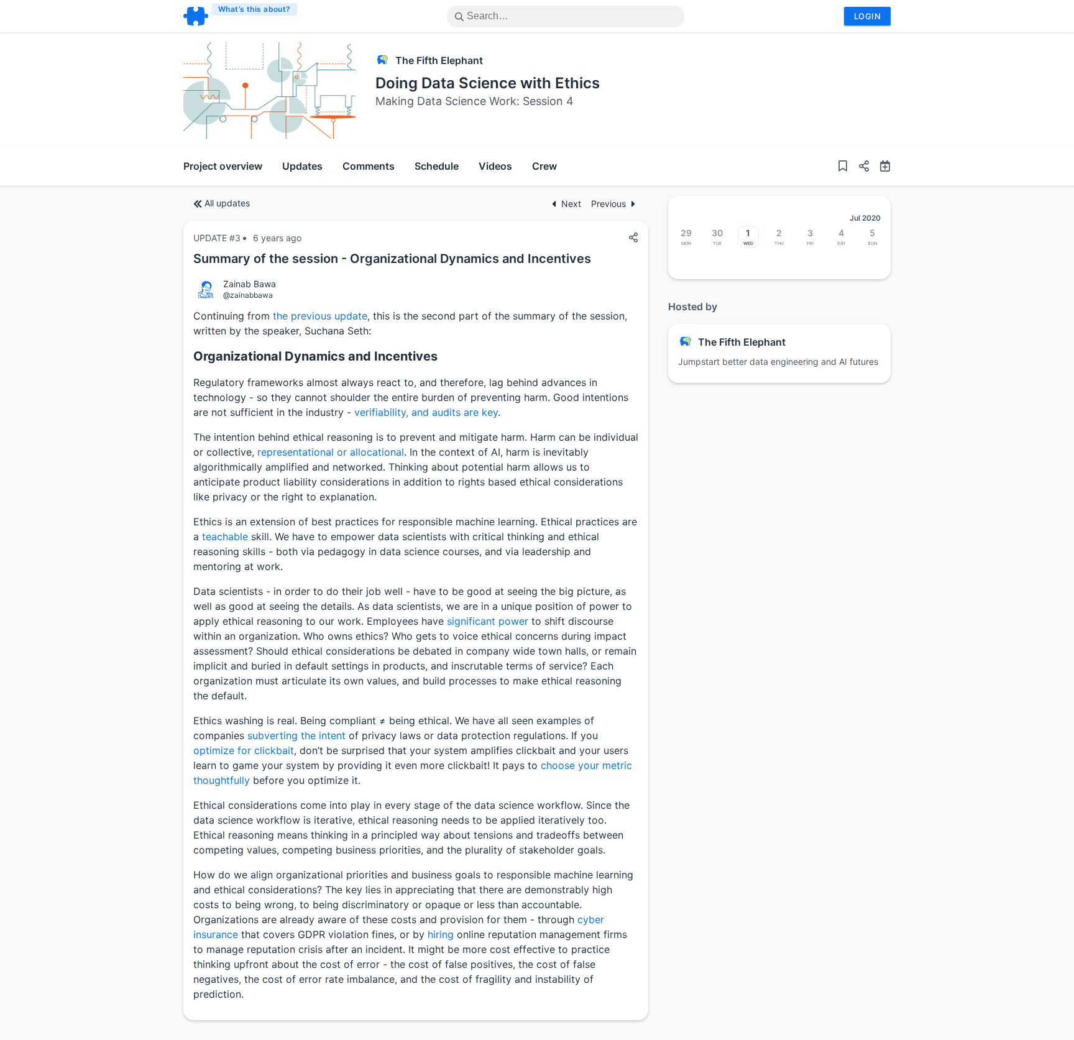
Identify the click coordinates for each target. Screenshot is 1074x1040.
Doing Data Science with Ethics (487, 83)
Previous (608, 203)
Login (867, 16)
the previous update (320, 316)
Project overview (222, 166)
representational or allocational (330, 452)
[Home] (240, 16)
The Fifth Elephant (439, 60)
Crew (544, 166)
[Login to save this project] (842, 167)
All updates (227, 203)
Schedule (437, 166)
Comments (368, 166)
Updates (302, 166)
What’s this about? (254, 9)
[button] (859, 167)
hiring (441, 934)
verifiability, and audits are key (426, 412)
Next (571, 203)
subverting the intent (296, 735)
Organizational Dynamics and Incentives (315, 356)
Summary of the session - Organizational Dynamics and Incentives (392, 258)
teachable (225, 536)
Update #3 (217, 237)
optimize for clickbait (243, 750)
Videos (495, 166)
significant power (487, 621)
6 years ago (277, 237)
